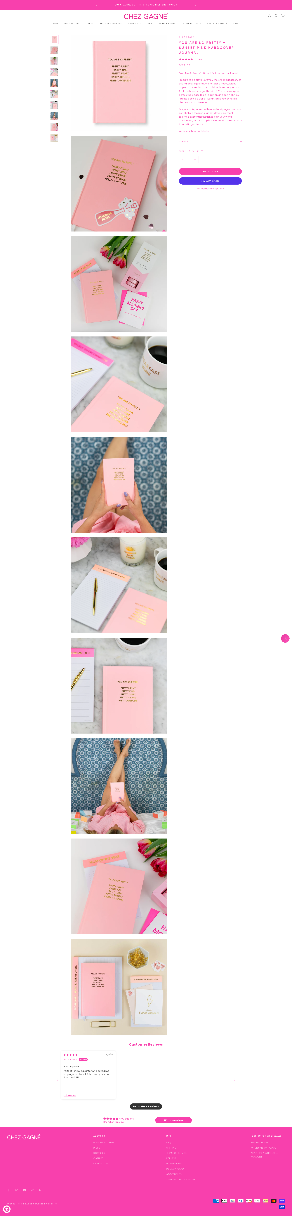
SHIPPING (171, 1147)
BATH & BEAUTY (168, 23)
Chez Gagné (186, 37)
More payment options (210, 188)
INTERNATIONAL (174, 1163)
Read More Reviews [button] (146, 1106)
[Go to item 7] (54, 105)
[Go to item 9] (54, 127)
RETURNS (171, 1158)
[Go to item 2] (54, 50)
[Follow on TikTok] (32, 1190)
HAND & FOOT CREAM (140, 23)
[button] (186, 59)
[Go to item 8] (54, 116)
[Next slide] (234, 1079)
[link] (273, 5)
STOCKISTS (99, 1152)
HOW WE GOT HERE (103, 1142)
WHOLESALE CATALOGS (263, 1147)
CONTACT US (100, 1163)
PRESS (96, 1147)
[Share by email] (202, 151)
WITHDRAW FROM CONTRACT (182, 1179)
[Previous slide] (57, 1079)
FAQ (168, 1142)
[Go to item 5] (54, 83)
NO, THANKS (272, 54)
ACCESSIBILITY (174, 1174)
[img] (71, 1055)
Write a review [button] (173, 1120)
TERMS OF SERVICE (176, 1152)
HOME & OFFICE (192, 23)
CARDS (173, 4)
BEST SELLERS (72, 23)
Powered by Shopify (45, 1204)
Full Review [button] (70, 1095)
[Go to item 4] (54, 72)
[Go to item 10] (54, 138)
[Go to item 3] (54, 61)
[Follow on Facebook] (8, 1190)
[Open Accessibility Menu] (7, 1209)
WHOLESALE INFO (260, 1142)
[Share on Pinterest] (197, 151)
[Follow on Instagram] (16, 1190)
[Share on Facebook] (189, 151)
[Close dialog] (288, 3)
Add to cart (210, 171)
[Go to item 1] (54, 39)
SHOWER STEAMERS (111, 23)
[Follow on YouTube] (24, 1190)
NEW (55, 23)
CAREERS (98, 1158)
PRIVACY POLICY (175, 1168)
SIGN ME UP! (273, 45)
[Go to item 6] (54, 94)
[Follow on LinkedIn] (40, 1190)
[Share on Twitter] (193, 151)
